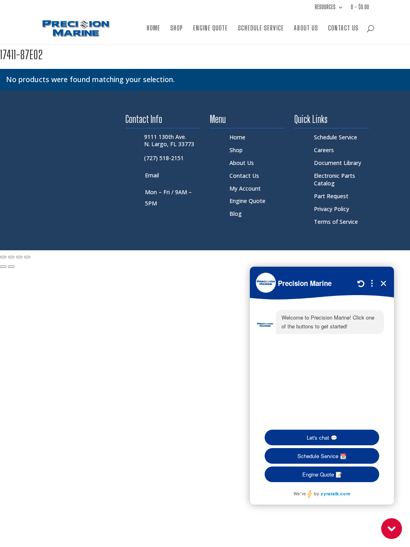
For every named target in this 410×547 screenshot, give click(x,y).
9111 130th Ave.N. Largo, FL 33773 (169, 140)
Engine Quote (210, 28)
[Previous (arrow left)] (3, 266)
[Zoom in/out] (3, 257)
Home (153, 28)
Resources (325, 7)
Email (152, 175)
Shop (176, 28)
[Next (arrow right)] (11, 266)
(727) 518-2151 (164, 158)
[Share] (19, 257)
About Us (306, 28)
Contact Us (343, 28)
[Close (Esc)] (27, 257)
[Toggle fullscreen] (11, 257)
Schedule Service (261, 28)
